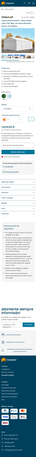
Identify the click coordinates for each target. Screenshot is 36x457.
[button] (29, 3)
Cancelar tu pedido (7, 375)
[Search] (24, 3)
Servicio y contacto (7, 372)
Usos (3, 400)
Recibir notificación (18, 152)
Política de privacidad (8, 391)
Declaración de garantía (9, 397)
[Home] (2, 9)
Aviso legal (5, 385)
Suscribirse (28, 325)
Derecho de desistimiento (9, 394)
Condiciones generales (8, 388)
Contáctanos (5, 369)
